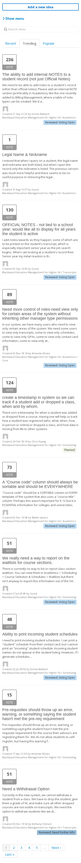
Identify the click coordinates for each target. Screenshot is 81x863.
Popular (49, 43)
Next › (56, 847)
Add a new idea (40, 7)
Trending (29, 43)
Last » (9, 854)
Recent (10, 43)
